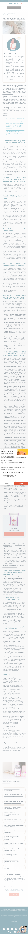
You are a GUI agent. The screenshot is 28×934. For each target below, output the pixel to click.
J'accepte (21, 483)
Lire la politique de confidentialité (7, 469)
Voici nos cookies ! (6, 477)
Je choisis (7, 483)
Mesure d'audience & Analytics (9, 476)
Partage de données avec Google (9, 475)
